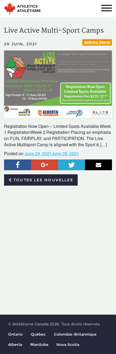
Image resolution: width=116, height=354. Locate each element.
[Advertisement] (58, 250)
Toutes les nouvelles (42, 180)
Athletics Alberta (97, 42)
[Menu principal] (106, 8)
